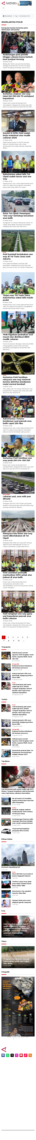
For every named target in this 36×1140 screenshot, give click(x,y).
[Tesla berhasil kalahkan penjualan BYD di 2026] (6, 831)
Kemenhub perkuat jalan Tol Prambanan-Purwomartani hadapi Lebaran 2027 (22, 752)
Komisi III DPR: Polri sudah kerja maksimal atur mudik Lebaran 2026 (16, 135)
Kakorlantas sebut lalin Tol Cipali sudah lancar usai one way (17, 176)
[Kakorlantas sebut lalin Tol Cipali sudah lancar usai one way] (18, 162)
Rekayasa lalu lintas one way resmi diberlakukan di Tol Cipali (17, 535)
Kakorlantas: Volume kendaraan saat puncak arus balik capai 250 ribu (17, 421)
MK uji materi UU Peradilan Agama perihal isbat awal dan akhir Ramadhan (23, 800)
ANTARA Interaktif (8, 1097)
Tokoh (21, 1075)
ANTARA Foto (24, 1127)
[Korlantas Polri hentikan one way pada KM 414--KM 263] (18, 446)
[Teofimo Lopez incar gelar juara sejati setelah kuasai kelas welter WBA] (6, 884)
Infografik (15, 664)
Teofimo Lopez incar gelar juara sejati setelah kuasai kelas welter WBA (21, 883)
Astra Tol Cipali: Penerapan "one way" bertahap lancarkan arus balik (18, 215)
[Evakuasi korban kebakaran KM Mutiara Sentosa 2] (6, 667)
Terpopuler (6, 647)
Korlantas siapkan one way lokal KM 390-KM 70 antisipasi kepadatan (18, 96)
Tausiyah (22, 1078)
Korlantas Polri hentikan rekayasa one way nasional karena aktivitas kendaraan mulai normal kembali (17, 380)
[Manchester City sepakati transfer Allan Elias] (6, 894)
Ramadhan (8, 16)
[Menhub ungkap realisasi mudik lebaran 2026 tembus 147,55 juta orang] (6, 811)
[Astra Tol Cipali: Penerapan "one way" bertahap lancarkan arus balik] (18, 201)
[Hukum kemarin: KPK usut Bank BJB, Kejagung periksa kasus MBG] (6, 676)
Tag (16, 16)
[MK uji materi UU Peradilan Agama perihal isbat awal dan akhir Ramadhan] (6, 801)
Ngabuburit (23, 1065)
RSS (20, 1123)
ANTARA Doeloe (7, 1103)
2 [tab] (15, 939)
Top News (5, 761)
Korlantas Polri (25, 16)
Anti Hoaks (5, 1093)
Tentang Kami (24, 1113)
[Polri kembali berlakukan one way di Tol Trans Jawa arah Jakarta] (18, 240)
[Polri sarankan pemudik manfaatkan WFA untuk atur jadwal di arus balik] (18, 560)
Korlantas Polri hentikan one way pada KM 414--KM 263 (17, 459)
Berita (21, 1061)
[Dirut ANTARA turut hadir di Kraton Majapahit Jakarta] (6, 875)
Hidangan (22, 1068)
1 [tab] (12, 939)
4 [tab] (21, 939)
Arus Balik (6, 494)
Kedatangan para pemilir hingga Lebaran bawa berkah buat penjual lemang (18, 56)
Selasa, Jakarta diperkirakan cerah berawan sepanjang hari (14, 866)
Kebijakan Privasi (25, 1107)
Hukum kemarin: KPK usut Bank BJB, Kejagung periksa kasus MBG (22, 675)
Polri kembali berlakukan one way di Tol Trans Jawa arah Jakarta (18, 256)
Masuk (21, 1097)
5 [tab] (24, 939)
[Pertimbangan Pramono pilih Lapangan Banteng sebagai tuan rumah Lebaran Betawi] (6, 822)
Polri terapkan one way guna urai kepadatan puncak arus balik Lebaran (17, 616)
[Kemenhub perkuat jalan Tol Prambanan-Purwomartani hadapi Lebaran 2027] (6, 753)
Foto (4, 252)
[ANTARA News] (9, 3)
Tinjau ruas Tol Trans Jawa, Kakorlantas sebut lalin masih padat (18, 297)
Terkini (4, 699)
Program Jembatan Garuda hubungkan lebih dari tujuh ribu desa (16, 961)
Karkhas (4, 1090)
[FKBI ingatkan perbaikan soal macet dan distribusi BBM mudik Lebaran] (18, 322)
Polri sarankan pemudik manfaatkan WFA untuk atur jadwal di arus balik (17, 575)
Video (14, 808)
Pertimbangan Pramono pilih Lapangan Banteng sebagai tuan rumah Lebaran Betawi (22, 821)
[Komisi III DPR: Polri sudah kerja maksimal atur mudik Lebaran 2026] (18, 121)
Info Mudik (23, 1072)
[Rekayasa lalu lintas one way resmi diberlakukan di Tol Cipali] (18, 521)
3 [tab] (18, 939)
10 (18, 641)
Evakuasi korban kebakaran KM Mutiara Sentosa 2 (16, 1031)
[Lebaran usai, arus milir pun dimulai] (18, 483)
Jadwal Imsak (24, 1085)
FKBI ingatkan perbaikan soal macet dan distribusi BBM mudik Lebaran (18, 336)
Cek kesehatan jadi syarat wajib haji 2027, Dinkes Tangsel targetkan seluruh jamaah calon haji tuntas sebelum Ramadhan (22, 688)
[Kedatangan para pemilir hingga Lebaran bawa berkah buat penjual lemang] (18, 42)
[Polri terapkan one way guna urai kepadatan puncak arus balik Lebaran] (18, 601)
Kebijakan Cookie (25, 1110)
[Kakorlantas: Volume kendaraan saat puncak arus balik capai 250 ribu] (18, 406)
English (22, 1082)
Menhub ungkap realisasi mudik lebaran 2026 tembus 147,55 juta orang (22, 812)
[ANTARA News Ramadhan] (12, 1049)
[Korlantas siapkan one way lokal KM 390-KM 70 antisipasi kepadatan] (18, 82)
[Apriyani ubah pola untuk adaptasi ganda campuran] (6, 903)
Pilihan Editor (6, 839)
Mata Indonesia (7, 1100)
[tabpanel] (18, 927)
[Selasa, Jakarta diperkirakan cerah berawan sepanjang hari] (18, 855)
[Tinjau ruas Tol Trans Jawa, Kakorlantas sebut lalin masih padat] (18, 283)
